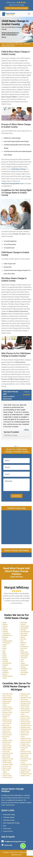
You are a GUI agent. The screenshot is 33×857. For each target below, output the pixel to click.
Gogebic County (25, 775)
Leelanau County (25, 721)
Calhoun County (7, 762)
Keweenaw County (26, 753)
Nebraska (23, 630)
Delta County (24, 757)
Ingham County (7, 747)
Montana (23, 624)
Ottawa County (25, 705)
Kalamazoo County (8, 759)
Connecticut (6, 633)
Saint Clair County (8, 694)
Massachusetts (7, 663)
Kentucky (5, 659)
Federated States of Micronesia (7, 642)
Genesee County (7, 712)
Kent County (24, 695)
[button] (16, 446)
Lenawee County (7, 777)
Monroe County (7, 707)
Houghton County (26, 770)
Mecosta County (25, 701)
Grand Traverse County (25, 713)
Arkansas (5, 626)
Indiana (5, 656)
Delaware (5, 637)
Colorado (5, 631)
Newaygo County (25, 703)
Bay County (6, 725)
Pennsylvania (24, 646)
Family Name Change (9, 814)
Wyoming (23, 674)
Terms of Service (8, 831)
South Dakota (24, 656)
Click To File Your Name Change (16, 8)
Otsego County (25, 744)
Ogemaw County (7, 740)
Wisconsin (23, 670)
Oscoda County (7, 734)
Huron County (6, 714)
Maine (4, 667)
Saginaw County (7, 720)
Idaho (4, 652)
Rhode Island (24, 652)
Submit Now (16, 496)
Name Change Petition (21, 852)
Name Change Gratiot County (14, 44)
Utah (22, 661)
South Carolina (25, 654)
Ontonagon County (26, 773)
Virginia (23, 663)
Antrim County (25, 716)
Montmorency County (25, 735)
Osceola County (25, 723)
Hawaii (4, 648)
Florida (4, 639)
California (5, 630)
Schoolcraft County (26, 764)
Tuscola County (7, 721)
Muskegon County (26, 697)
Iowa (4, 650)
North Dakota (24, 628)
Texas (22, 659)
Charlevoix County (26, 740)
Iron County (24, 768)
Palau (22, 650)
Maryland (5, 665)
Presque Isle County (24, 748)
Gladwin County (7, 727)
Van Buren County (8, 764)
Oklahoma (23, 643)
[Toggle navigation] (29, 14)
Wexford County (25, 710)
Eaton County (6, 755)
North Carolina (25, 626)
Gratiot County (7, 729)
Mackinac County (25, 742)
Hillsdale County (25, 694)
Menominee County (24, 761)
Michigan (5, 670)
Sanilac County (7, 710)
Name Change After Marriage (11, 823)
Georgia (5, 644)
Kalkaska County (25, 727)
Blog (4, 825)
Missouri (5, 674)
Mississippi (24, 622)
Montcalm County (8, 753)
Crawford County (25, 746)
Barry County (6, 757)
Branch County (7, 768)
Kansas (5, 657)
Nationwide (8, 845)
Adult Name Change (8, 820)
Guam (4, 646)
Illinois (4, 654)
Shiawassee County (6, 717)
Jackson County (7, 775)
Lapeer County (7, 695)
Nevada (23, 637)
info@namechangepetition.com (15, 841)
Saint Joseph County (6, 771)
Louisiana (5, 661)
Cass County (6, 773)
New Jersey (24, 633)
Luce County (24, 766)
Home (3, 44)
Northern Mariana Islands (7, 677)
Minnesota (6, 672)
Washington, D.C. (7, 635)
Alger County (24, 755)
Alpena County (25, 733)
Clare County (6, 731)
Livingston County (8, 708)
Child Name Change (8, 817)
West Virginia (24, 672)
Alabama (5, 624)
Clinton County (7, 749)
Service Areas (7, 828)
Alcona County (7, 742)
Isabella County (7, 746)
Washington (24, 668)
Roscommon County (6, 737)
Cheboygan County (26, 729)
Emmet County (25, 731)
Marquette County (26, 759)
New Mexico (24, 635)
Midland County (7, 733)
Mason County (25, 707)
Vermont (23, 667)
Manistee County (25, 718)
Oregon (23, 644)
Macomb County (7, 697)
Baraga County (25, 772)
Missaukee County (26, 725)
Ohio (22, 641)
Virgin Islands (24, 665)
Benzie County (25, 720)
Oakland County (7, 699)
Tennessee (24, 657)
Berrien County (7, 766)
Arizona (5, 628)
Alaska (4, 622)
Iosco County (6, 744)
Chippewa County (26, 738)
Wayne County (7, 701)
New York (23, 639)
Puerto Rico (24, 648)
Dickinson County (26, 751)
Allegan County (7, 760)
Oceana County (25, 708)
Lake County (24, 699)
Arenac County (7, 723)
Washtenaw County (6, 704)
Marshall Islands (7, 668)
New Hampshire (25, 631)
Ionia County (6, 751)
